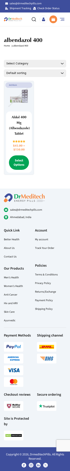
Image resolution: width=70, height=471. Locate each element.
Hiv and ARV (11, 303)
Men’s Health (11, 277)
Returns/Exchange (45, 291)
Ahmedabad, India (20, 217)
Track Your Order (44, 248)
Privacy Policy (43, 283)
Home (7, 45)
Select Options (19, 162)
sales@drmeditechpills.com (26, 3)
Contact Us (10, 256)
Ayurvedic (9, 320)
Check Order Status (48, 8)
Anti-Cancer (10, 294)
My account (41, 239)
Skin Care (9, 311)
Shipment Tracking (20, 8)
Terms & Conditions (46, 274)
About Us (9, 248)
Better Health (11, 239)
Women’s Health (13, 286)
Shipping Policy (44, 309)
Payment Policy (44, 300)
